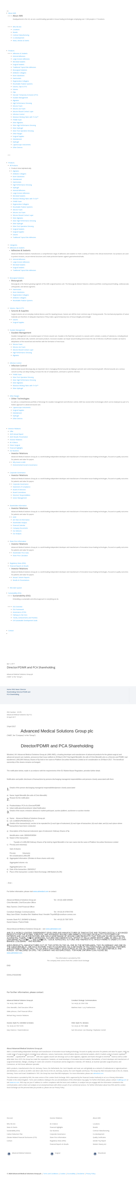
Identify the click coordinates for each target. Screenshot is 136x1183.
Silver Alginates (18, 123)
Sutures (15, 89)
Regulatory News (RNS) (18, 563)
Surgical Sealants (18, 64)
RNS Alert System (16, 588)
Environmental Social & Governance (25, 465)
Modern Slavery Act (99, 1144)
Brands (15, 32)
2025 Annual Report (16, 434)
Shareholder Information (18, 506)
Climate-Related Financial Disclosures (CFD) (22, 1137)
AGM (14, 517)
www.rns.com (14, 1082)
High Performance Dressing (22, 103)
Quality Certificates (99, 1137)
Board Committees (19, 492)
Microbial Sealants (19, 62)
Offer (11, 431)
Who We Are (17, 27)
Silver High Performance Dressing (24, 125)
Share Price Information (18, 541)
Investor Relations (14, 429)
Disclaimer (80, 1174)
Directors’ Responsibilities (21, 495)
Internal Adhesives (19, 56)
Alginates (16, 100)
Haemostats (17, 78)
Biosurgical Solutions (20, 70)
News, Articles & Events (21, 41)
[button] (9, 634)
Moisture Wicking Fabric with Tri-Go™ (25, 117)
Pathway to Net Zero (20, 615)
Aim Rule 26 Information (21, 520)
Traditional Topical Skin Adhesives (24, 67)
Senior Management (20, 498)
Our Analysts (17, 534)
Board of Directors (19, 490)
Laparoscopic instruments (22, 407)
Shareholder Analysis (20, 523)
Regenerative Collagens (21, 81)
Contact (11, 631)
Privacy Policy (90, 1174)
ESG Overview (17, 607)
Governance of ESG (19, 612)
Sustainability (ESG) (14, 593)
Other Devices (18, 147)
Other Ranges (17, 134)
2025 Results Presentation (19, 437)
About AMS (12, 13)
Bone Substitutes (19, 76)
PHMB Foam (17, 120)
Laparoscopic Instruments (22, 145)
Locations (16, 29)
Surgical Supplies (18, 136)
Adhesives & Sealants (20, 53)
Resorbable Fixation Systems (23, 84)
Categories (13, 245)
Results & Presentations (21, 580)
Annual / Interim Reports (21, 577)
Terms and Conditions (50, 1174)
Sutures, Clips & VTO (20, 87)
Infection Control (18, 114)
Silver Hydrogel (18, 128)
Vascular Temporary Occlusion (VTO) (25, 95)
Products (11, 51)
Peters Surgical (15, 445)
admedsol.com (98, 1073)
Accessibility (71, 1174)
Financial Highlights (16, 448)
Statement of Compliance (21, 487)
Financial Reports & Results (19, 566)
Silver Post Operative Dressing (23, 131)
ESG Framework (18, 609)
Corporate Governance (18, 473)
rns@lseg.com (121, 1080)
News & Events (12, 1127)
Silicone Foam (17, 106)
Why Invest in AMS (19, 462)
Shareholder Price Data (21, 553)
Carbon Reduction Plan (15, 1134)
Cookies (63, 1174)
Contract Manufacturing (21, 35)
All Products (14, 165)
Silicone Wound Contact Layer (23, 111)
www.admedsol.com (40, 891)
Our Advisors (17, 531)
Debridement (17, 139)
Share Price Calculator (20, 556)
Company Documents (20, 528)
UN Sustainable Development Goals (25, 620)
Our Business (14, 451)
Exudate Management (20, 98)
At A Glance (14, 442)
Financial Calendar (19, 525)
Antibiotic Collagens (19, 73)
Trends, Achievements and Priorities (25, 618)
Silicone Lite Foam (19, 109)
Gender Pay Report (99, 1141)
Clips (14, 92)
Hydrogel (16, 142)
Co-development (18, 38)
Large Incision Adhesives (21, 59)
